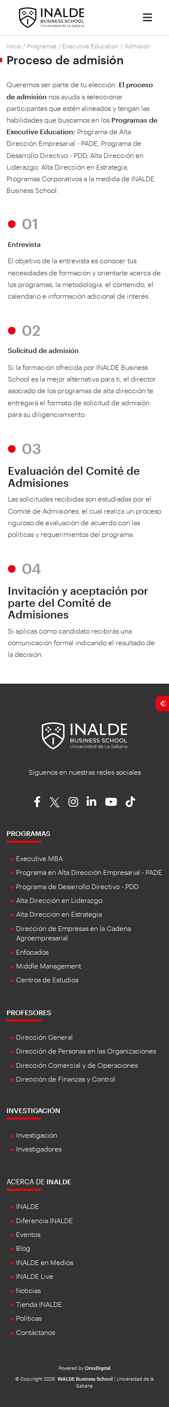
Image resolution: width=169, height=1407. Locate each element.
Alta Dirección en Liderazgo (59, 900)
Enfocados (32, 952)
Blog (23, 1248)
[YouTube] (111, 801)
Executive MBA (39, 858)
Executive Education (90, 46)
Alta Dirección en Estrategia (59, 914)
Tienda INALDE (39, 1304)
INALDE (27, 1206)
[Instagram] (73, 801)
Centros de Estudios (47, 979)
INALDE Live (34, 1276)
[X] (54, 801)
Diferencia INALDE (44, 1220)
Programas (42, 46)
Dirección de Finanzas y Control (65, 1079)
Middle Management (48, 966)
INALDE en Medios (44, 1262)
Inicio (13, 46)
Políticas (29, 1318)
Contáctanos (35, 1332)
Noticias (28, 1290)
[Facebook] (37, 801)
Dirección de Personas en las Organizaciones (86, 1051)
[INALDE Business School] (51, 17)
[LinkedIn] (91, 801)
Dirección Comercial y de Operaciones (77, 1065)
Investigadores (39, 1149)
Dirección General (44, 1037)
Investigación (33, 1110)
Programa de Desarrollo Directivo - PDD (77, 886)
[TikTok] (130, 801)
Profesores (28, 1012)
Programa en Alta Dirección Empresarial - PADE (89, 872)
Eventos (28, 1234)
